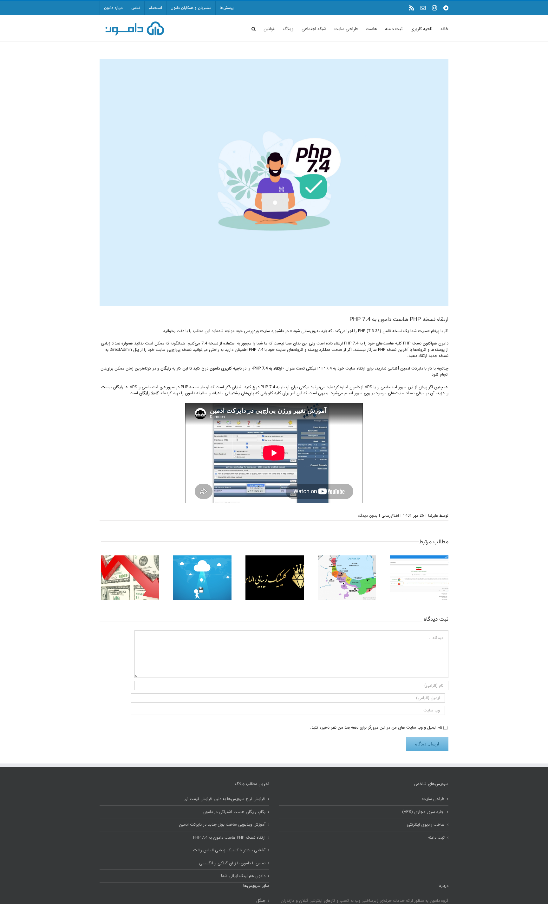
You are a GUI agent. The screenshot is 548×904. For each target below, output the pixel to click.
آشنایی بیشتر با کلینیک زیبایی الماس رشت (229, 850)
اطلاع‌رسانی (390, 516)
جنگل (260, 901)
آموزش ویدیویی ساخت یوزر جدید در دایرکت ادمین (222, 825)
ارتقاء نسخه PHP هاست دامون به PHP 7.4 (229, 838)
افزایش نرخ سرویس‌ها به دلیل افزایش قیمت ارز (224, 799)
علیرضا (433, 516)
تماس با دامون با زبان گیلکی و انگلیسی (232, 863)
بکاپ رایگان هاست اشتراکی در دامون (234, 812)
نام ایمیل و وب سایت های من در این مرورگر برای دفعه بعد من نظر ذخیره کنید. (376, 727)
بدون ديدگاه (367, 516)
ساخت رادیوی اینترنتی (426, 825)
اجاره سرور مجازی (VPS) (423, 812)
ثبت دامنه (436, 838)
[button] (253, 28)
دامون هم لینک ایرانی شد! (243, 876)
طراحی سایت (433, 799)
